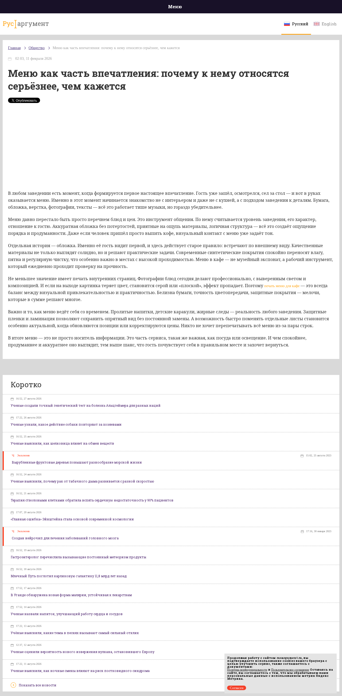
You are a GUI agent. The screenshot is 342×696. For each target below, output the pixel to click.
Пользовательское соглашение (290, 669)
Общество (37, 48)
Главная (14, 48)
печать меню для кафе (282, 286)
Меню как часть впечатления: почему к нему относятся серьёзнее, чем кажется (116, 48)
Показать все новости (37, 685)
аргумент (26, 23)
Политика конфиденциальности (247, 669)
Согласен (236, 688)
